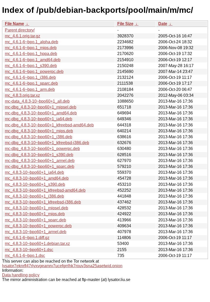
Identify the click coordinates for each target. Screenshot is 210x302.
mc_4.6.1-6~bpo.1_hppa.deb (31, 53)
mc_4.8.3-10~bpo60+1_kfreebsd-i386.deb (43, 202)
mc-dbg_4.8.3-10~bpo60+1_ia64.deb (38, 119)
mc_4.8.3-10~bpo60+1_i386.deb (34, 196)
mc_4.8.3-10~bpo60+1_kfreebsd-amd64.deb (45, 190)
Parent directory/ (20, 30)
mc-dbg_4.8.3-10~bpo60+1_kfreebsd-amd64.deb (49, 125)
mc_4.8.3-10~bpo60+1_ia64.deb (34, 172)
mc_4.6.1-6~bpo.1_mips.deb (31, 48)
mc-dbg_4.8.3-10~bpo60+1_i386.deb (38, 137)
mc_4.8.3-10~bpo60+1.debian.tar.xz (37, 243)
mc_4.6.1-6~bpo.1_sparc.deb (31, 83)
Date (162, 23)
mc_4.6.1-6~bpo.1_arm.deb (30, 89)
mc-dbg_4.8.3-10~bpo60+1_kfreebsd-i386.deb (47, 143)
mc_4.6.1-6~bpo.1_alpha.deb (31, 42)
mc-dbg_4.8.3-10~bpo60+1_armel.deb (40, 160)
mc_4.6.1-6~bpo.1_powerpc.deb (34, 71)
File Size (125, 23)
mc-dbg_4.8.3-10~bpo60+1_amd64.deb (41, 113)
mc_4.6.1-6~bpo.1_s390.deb (31, 65)
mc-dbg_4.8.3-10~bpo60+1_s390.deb (39, 155)
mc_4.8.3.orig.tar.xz (22, 95)
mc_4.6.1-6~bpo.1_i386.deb (30, 77)
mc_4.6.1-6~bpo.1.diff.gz (27, 237)
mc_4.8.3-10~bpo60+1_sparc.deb (35, 220)
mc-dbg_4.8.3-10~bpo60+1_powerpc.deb (42, 148)
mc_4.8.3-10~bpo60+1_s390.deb (35, 184)
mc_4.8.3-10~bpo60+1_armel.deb (35, 232)
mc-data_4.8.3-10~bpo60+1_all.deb (37, 101)
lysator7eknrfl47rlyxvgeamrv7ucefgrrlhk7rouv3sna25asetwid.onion (62, 266)
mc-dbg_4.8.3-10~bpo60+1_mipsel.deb (40, 107)
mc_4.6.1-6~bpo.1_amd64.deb (32, 60)
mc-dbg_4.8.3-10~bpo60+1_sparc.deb (39, 166)
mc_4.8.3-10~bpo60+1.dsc (29, 249)
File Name (14, 23)
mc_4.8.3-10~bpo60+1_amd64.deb (37, 178)
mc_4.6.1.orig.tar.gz (22, 36)
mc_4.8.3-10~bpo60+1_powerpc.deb (38, 226)
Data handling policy (20, 275)
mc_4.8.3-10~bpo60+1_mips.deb (35, 214)
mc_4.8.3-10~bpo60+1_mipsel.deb (36, 208)
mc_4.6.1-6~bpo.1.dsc (25, 255)
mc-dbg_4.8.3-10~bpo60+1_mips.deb (39, 131)
